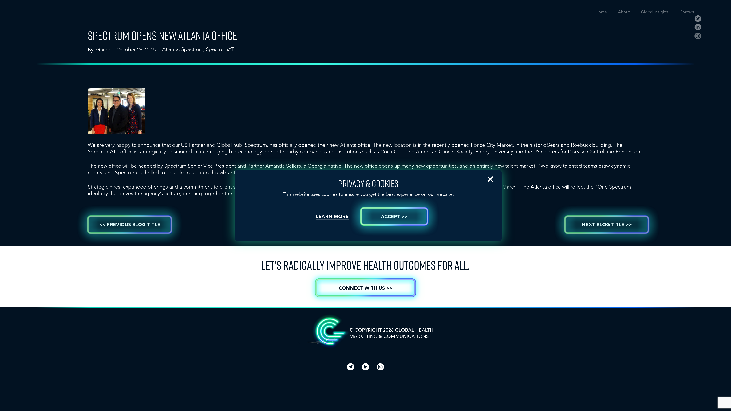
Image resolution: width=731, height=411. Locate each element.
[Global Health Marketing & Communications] (95, 15)
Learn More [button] (332, 216)
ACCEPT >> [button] (394, 217)
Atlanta (170, 49)
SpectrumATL (221, 49)
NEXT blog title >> (607, 225)
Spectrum (192, 49)
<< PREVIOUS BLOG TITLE (129, 225)
